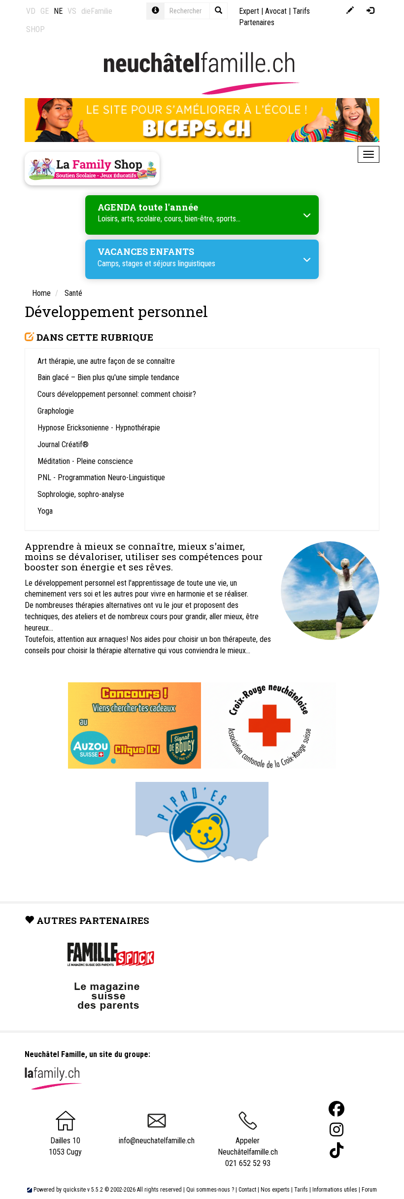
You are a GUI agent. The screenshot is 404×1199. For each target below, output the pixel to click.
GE (44, 11)
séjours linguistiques (184, 263)
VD (30, 11)
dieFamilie (96, 11)
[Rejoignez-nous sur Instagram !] (336, 1129)
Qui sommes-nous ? (210, 1189)
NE (58, 11)
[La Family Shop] (92, 168)
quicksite (74, 1189)
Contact (247, 1189)
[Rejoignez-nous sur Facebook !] (336, 1109)
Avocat (276, 11)
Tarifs (301, 1189)
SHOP (35, 29)
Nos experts (275, 1189)
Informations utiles (334, 1189)
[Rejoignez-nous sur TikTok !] (336, 1150)
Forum (369, 1189)
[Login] (370, 11)
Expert (249, 11)
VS (71, 11)
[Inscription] (350, 11)
